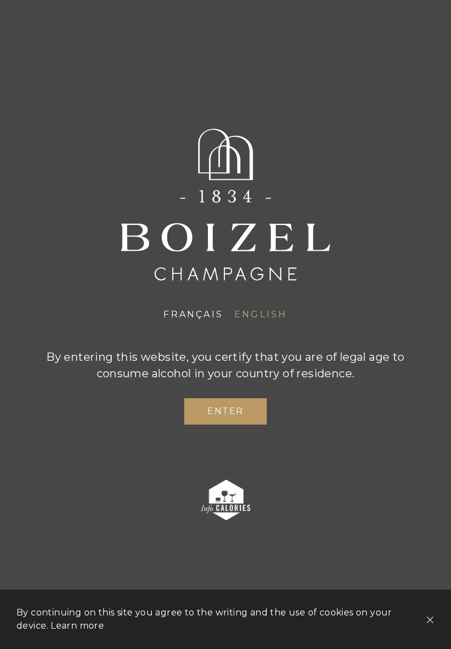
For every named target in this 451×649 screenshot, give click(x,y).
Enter (225, 411)
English (260, 314)
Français (193, 314)
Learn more (77, 625)
